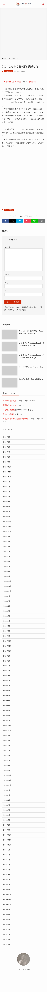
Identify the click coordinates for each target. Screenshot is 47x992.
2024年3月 (7, 566)
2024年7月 (7, 546)
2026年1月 (7, 462)
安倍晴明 (33, 81)
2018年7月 (7, 859)
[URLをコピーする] (41, 221)
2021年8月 (7, 695)
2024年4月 (7, 561)
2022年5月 (7, 670)
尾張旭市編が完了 (9, 400)
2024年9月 (7, 536)
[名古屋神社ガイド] (23, 4)
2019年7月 (7, 800)
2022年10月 (7, 651)
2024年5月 (7, 556)
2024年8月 (7, 541)
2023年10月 (7, 591)
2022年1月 (7, 690)
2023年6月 (7, 611)
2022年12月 (7, 641)
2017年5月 (7, 929)
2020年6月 (7, 745)
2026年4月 (7, 452)
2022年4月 (7, 675)
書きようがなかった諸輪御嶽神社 (15, 418)
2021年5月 (7, 705)
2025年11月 (7, 472)
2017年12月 (7, 894)
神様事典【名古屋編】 (13, 81)
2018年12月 (7, 835)
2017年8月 (7, 914)
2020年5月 (7, 750)
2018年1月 (7, 889)
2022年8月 (7, 661)
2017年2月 (7, 944)
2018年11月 (7, 840)
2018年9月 (7, 850)
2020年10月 (7, 730)
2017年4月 (7, 934)
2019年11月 (7, 780)
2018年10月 (7, 845)
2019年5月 (7, 810)
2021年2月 (7, 720)
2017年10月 (7, 904)
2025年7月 (7, 486)
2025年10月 (7, 477)
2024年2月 (7, 571)
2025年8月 (7, 481)
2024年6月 (7, 551)
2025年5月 (7, 496)
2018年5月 (7, 869)
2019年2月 (7, 825)
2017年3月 (7, 939)
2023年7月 (7, 606)
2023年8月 (7, 601)
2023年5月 (7, 616)
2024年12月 (7, 521)
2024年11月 (7, 526)
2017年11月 (7, 899)
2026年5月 (7, 447)
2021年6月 (7, 700)
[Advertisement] (23, 33)
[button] (5, 221)
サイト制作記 (8, 71)
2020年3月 (7, 760)
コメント (8, 247)
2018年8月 (7, 855)
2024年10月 (7, 531)
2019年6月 (7, 805)
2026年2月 (7, 457)
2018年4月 (7, 874)
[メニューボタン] (4, 4)
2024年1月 (7, 576)
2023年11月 (7, 586)
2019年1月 (7, 830)
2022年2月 (7, 685)
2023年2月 (7, 631)
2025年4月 (7, 501)
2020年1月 (7, 770)
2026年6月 (7, 442)
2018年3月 (7, 879)
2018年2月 (7, 884)
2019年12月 (7, 775)
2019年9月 (7, 790)
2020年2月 (7, 765)
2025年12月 (7, 467)
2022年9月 (7, 656)
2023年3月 (7, 626)
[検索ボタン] (43, 4)
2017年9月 (7, 909)
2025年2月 (7, 511)
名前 (6, 274)
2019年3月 (7, 820)
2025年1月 (7, 516)
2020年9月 (7, 735)
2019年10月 (7, 785)
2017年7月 (7, 919)
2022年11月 (7, 646)
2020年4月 (7, 755)
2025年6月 (7, 491)
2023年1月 (7, 636)
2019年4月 (7, 815)
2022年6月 (7, 665)
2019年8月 (7, 795)
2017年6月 (7, 924)
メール (7, 283)
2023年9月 (7, 596)
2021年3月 (7, 715)
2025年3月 (7, 506)
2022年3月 (7, 680)
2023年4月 (7, 621)
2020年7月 (7, 740)
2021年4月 (7, 710)
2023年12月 (7, 581)
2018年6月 (7, 864)
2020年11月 (7, 725)
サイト (6, 291)
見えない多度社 (9, 409)
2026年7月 (7, 437)
